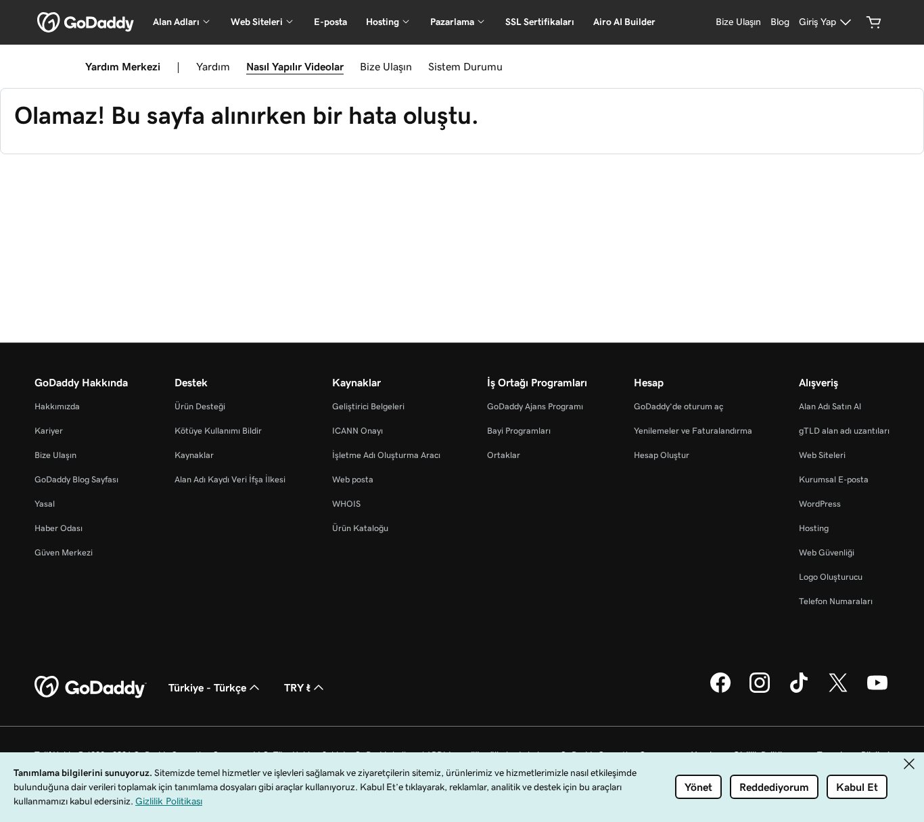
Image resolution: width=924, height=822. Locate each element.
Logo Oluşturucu (830, 576)
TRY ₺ (297, 687)
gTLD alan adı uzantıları (844, 430)
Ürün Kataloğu (360, 528)
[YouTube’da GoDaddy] (877, 690)
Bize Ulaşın (386, 66)
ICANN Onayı (357, 430)
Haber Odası (58, 528)
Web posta (352, 479)
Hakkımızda (57, 406)
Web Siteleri (822, 455)
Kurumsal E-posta (834, 479)
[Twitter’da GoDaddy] (838, 690)
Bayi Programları (519, 430)
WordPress (820, 503)
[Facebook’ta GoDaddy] (720, 690)
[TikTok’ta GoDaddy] (799, 690)
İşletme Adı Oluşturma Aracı (386, 455)
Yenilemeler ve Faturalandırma (693, 430)
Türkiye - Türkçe (207, 687)
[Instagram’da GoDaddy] (759, 690)
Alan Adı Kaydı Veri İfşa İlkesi (230, 479)
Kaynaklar (194, 455)
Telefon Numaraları (836, 601)
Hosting (814, 528)
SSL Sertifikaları (539, 21)
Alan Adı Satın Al (830, 406)
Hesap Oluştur (661, 455)
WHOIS (346, 503)
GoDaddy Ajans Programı (535, 406)
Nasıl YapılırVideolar (295, 66)
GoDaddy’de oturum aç (678, 406)
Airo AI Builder (624, 21)
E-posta (330, 21)
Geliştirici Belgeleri (368, 406)
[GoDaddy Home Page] (90, 687)
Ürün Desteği (200, 406)
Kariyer (48, 430)
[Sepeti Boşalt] (873, 22)
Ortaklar (503, 455)
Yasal (44, 503)
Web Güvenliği (826, 552)
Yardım (213, 66)
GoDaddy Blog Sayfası (76, 479)
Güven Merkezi (63, 552)
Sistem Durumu (465, 66)
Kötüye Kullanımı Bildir (218, 430)
